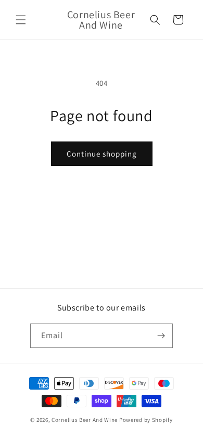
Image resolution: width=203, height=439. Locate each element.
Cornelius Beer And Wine (85, 419)
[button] (20, 19)
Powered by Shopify (146, 419)
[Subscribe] (160, 336)
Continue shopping (102, 154)
